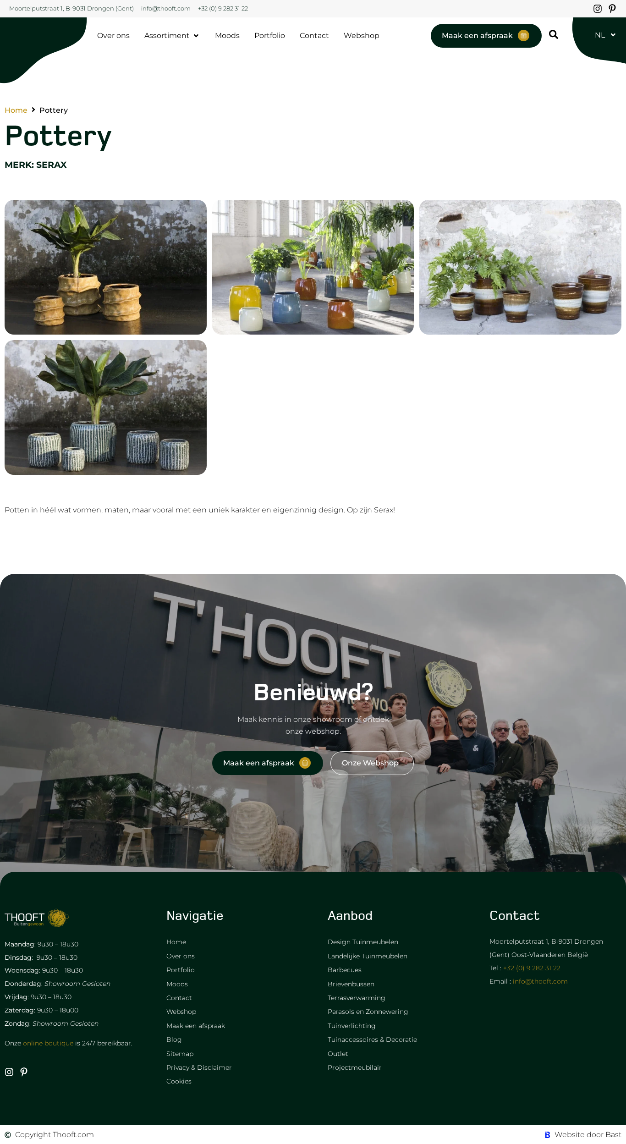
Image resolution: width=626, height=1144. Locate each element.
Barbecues (345, 970)
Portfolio (180, 970)
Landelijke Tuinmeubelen (367, 956)
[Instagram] (597, 8)
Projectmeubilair (355, 1067)
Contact (179, 998)
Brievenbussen (351, 984)
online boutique (48, 1043)
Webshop (181, 1011)
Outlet (338, 1054)
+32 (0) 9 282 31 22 (531, 968)
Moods (177, 984)
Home (16, 110)
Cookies (179, 1081)
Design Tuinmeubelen (363, 942)
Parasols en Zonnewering (368, 1011)
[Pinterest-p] (612, 8)
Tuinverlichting (352, 1026)
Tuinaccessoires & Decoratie (372, 1039)
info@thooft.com (540, 981)
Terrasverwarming (356, 998)
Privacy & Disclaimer (199, 1067)
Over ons (180, 956)
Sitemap (179, 1054)
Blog (174, 1039)
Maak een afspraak (195, 1026)
